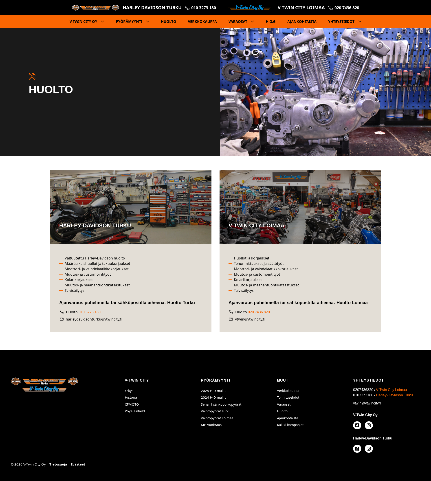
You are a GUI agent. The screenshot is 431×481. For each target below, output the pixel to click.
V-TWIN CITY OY (84, 21)
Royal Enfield (135, 411)
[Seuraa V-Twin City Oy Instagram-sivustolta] (357, 449)
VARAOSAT (238, 21)
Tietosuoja (58, 464)
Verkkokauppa (288, 390)
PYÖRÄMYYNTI (129, 21)
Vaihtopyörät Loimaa (234, 417)
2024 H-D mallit (213, 397)
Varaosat (283, 404)
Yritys (129, 390)
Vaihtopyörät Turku (234, 411)
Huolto (282, 411)
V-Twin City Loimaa (391, 390)
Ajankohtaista (287, 418)
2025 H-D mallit (213, 390)
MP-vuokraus (211, 424)
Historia (131, 397)
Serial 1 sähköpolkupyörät (221, 404)
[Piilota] (101, 21)
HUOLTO (168, 21)
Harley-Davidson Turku (394, 395)
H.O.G (271, 21)
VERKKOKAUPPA (202, 21)
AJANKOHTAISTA (302, 21)
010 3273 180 (90, 312)
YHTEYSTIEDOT (341, 21)
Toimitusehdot (288, 397)
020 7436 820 (259, 312)
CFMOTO (132, 404)
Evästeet (78, 464)
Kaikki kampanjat (290, 424)
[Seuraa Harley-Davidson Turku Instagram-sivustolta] (369, 449)
